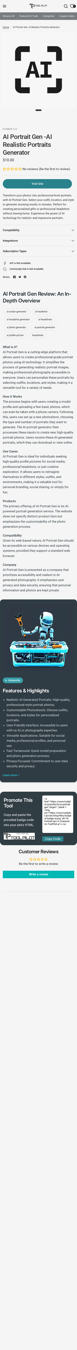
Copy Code (53, 839)
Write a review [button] (38, 874)
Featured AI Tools (28, 16)
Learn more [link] (10, 775)
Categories (49, 16)
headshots (37, 335)
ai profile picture (15, 335)
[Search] (66, 6)
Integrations (10, 240)
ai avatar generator (16, 311)
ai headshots (45, 319)
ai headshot (41, 311)
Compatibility (11, 230)
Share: (6, 277)
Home (6, 27)
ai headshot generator (18, 319)
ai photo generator (16, 327)
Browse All (8, 16)
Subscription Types (15, 251)
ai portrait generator (44, 327)
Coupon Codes (67, 16)
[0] (71, 6)
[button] (12, 169)
